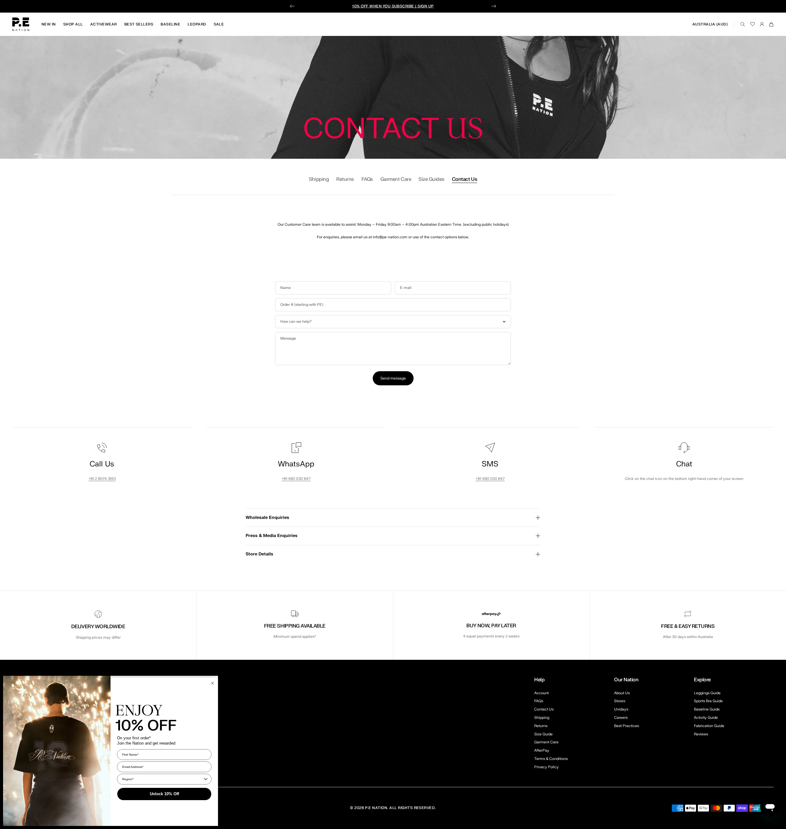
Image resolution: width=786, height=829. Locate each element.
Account (541, 693)
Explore (702, 680)
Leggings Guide (707, 693)
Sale (219, 24)
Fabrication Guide (709, 725)
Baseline (170, 24)
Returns (345, 179)
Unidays (621, 709)
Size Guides (431, 179)
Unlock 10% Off (164, 794)
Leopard (197, 24)
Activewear (103, 24)
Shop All (73, 24)
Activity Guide (706, 717)
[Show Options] (206, 779)
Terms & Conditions (551, 758)
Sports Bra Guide (708, 701)
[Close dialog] (212, 683)
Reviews (701, 734)
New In (48, 24)
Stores (619, 701)
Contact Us (464, 179)
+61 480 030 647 (296, 478)
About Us (622, 693)
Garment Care (395, 179)
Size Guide (543, 734)
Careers (621, 717)
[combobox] (162, 779)
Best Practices (626, 725)
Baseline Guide (707, 709)
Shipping (319, 179)
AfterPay (541, 750)
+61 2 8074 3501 (102, 478)
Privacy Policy (546, 767)
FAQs (367, 179)
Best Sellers (139, 24)
